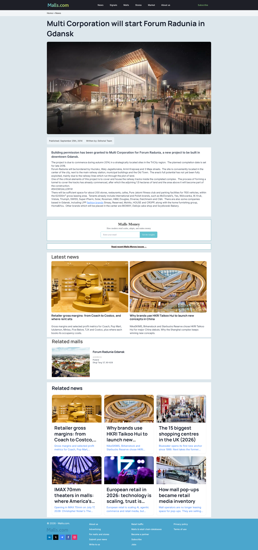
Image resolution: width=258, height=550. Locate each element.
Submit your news (98, 539)
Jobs (133, 544)
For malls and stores (99, 534)
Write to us (94, 544)
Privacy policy (181, 524)
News (100, 5)
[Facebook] (68, 537)
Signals (113, 5)
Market (151, 5)
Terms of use (180, 529)
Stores (138, 5)
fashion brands (95, 202)
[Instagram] (74, 537)
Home (50, 13)
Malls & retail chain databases (146, 529)
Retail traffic (137, 524)
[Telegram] (62, 537)
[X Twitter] (55, 537)
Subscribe (203, 5)
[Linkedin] (49, 537)
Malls (126, 5)
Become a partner (140, 534)
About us (165, 5)
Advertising (95, 529)
